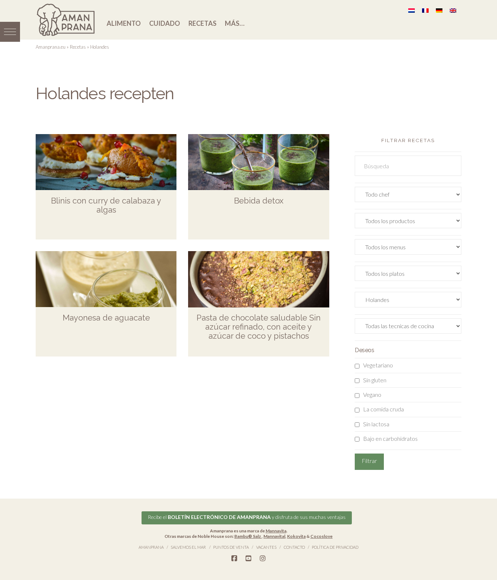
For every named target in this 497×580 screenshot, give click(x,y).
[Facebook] (234, 558)
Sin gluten (374, 379)
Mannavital (274, 536)
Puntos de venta (231, 547)
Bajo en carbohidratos (390, 438)
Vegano (372, 394)
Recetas (202, 23)
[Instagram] (263, 558)
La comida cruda (383, 409)
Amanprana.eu (50, 47)
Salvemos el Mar (188, 547)
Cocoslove (321, 536)
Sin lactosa (376, 423)
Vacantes (266, 547)
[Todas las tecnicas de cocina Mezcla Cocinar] (408, 327)
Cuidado (164, 23)
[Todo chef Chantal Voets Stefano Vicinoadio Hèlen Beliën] (408, 196)
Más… (234, 23)
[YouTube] (248, 558)
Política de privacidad (335, 547)
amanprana (151, 547)
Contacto (294, 547)
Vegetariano (378, 365)
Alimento (124, 23)
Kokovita (296, 536)
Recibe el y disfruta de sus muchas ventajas (247, 517)
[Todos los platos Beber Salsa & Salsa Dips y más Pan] (408, 275)
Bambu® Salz (248, 536)
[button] (10, 32)
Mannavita (276, 530)
